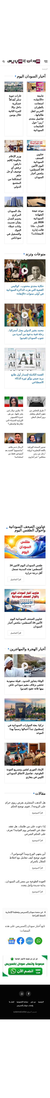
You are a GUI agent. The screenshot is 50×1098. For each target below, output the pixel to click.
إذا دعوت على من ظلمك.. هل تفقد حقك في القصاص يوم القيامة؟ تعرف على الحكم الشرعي (26, 830)
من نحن (33, 1002)
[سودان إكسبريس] (23, 61)
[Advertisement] (25, 28)
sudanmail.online (19, 1012)
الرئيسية (41, 1002)
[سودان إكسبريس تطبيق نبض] (29, 941)
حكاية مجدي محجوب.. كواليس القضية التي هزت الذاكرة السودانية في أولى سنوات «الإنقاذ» (25, 289)
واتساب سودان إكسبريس (25, 1005)
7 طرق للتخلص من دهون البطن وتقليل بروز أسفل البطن (37, 413)
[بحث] (4, 61)
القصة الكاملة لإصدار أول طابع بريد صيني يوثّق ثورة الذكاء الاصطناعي (27, 378)
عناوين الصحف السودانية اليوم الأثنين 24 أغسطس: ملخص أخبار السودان (37, 165)
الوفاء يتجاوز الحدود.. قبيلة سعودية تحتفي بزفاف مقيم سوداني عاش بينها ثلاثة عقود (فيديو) (25, 684)
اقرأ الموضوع (37, 812)
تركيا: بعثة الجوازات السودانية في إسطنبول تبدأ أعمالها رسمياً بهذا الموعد (26, 729)
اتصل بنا (11, 1002)
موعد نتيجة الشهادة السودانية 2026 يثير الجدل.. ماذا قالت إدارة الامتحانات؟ (37, 222)
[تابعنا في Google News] (11, 941)
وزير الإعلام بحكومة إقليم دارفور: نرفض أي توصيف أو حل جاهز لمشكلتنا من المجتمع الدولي (14, 171)
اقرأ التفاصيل (15, 579)
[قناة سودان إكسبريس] (38, 941)
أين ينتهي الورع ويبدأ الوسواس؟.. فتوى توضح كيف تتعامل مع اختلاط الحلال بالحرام (27, 857)
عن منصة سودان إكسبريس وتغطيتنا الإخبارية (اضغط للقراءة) (25, 914)
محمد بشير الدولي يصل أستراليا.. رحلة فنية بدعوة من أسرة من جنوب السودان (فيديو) (26, 334)
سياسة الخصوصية (22, 1002)
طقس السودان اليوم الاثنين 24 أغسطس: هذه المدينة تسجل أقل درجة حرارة (26, 569)
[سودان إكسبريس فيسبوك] (20, 941)
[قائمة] (45, 61)
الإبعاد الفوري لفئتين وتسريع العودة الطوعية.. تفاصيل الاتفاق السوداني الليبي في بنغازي (25, 773)
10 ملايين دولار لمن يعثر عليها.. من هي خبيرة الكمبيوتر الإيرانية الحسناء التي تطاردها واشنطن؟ (14, 417)
